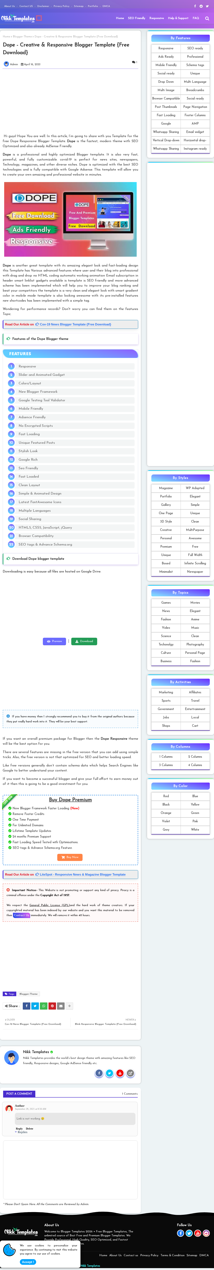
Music (195, 628)
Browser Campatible (166, 98)
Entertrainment (195, 709)
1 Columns (166, 757)
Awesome (195, 538)
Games (166, 602)
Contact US (26, 6)
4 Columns (195, 765)
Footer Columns (195, 115)
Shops (166, 726)
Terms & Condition (172, 1255)
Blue (195, 796)
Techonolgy (166, 644)
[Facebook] (26, 1006)
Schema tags (195, 65)
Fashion (166, 619)
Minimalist (166, 572)
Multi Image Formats (166, 91)
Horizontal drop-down (195, 142)
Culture (166, 653)
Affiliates (195, 692)
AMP (195, 123)
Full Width (195, 555)
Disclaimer (43, 6)
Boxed (166, 563)
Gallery (166, 505)
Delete (29, 1128)
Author (20, 1105)
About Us (10, 6)
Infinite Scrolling (195, 563)
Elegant (195, 496)
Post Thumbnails (166, 107)
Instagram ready (195, 148)
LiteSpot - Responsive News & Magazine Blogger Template (82, 874)
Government (166, 709)
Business (166, 661)
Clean (195, 521)
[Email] (61, 1006)
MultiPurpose (195, 530)
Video (166, 628)
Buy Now (72, 857)
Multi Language (195, 82)
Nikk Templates (90, 1266)
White (195, 829)
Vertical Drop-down (166, 140)
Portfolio (93, 6)
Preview (57, 641)
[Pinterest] (52, 1006)
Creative (166, 530)
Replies (22, 1132)
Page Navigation (195, 107)
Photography (195, 644)
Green (195, 813)
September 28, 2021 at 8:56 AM (30, 1109)
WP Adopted (195, 488)
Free (195, 546)
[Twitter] (35, 1006)
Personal (166, 538)
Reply (19, 1128)
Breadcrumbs (195, 90)
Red (166, 796)
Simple (195, 505)
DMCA (106, 6)
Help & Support (178, 18)
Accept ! (28, 1262)
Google (166, 123)
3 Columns (166, 765)
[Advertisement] (73, 101)
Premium (166, 546)
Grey (166, 829)
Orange (166, 813)
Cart (195, 726)
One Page (166, 513)
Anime (195, 619)
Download (86, 641)
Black (166, 804)
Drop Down (166, 82)
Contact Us (21, 915)
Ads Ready (166, 57)
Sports (166, 701)
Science (166, 636)
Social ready (166, 73)
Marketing (166, 692)
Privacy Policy (62, 6)
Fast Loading (166, 115)
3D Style (166, 521)
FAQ (196, 18)
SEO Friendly (136, 18)
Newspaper (195, 572)
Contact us (131, 1255)
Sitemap (79, 6)
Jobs (166, 717)
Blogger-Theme (22, 36)
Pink (195, 821)
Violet (166, 821)
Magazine (166, 488)
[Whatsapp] (43, 1006)
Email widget (195, 132)
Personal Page (195, 653)
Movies (195, 602)
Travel (195, 701)
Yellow (195, 804)
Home (120, 18)
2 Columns (195, 757)
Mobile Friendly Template (166, 66)
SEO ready (195, 48)
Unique (195, 73)
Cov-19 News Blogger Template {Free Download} (75, 324)
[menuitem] (120, 18)
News (166, 611)
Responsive (156, 18)
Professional (195, 57)
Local (195, 717)
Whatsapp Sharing (166, 132)
